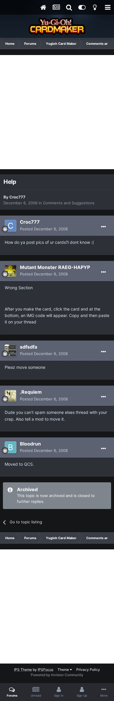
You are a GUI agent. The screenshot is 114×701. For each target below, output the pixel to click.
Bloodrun (30, 444)
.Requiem (31, 392)
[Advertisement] (57, 112)
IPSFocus (45, 669)
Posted (44, 229)
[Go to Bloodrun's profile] (10, 447)
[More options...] (103, 226)
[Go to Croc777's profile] (10, 226)
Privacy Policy (88, 669)
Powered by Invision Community (57, 675)
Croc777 (17, 197)
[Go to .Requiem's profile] (10, 396)
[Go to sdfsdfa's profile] (10, 350)
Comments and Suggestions (68, 202)
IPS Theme (23, 669)
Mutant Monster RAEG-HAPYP (55, 267)
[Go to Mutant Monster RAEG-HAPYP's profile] (10, 271)
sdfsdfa (28, 347)
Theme (64, 669)
